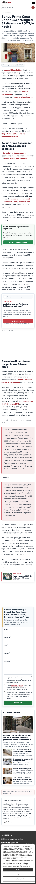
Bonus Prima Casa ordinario (15, 159)
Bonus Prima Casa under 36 (14, 153)
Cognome (7, 637)
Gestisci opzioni (19, 879)
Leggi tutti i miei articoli (9, 822)
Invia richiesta (18, 702)
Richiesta (7, 661)
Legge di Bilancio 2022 (23, 97)
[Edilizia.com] (6, 3)
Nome (6, 629)
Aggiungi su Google (18, 321)
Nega (18, 874)
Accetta (18, 869)
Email (6, 645)
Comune (7, 653)
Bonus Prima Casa (9, 13)
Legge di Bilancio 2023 (13, 70)
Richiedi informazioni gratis (18, 242)
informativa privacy (17, 685)
